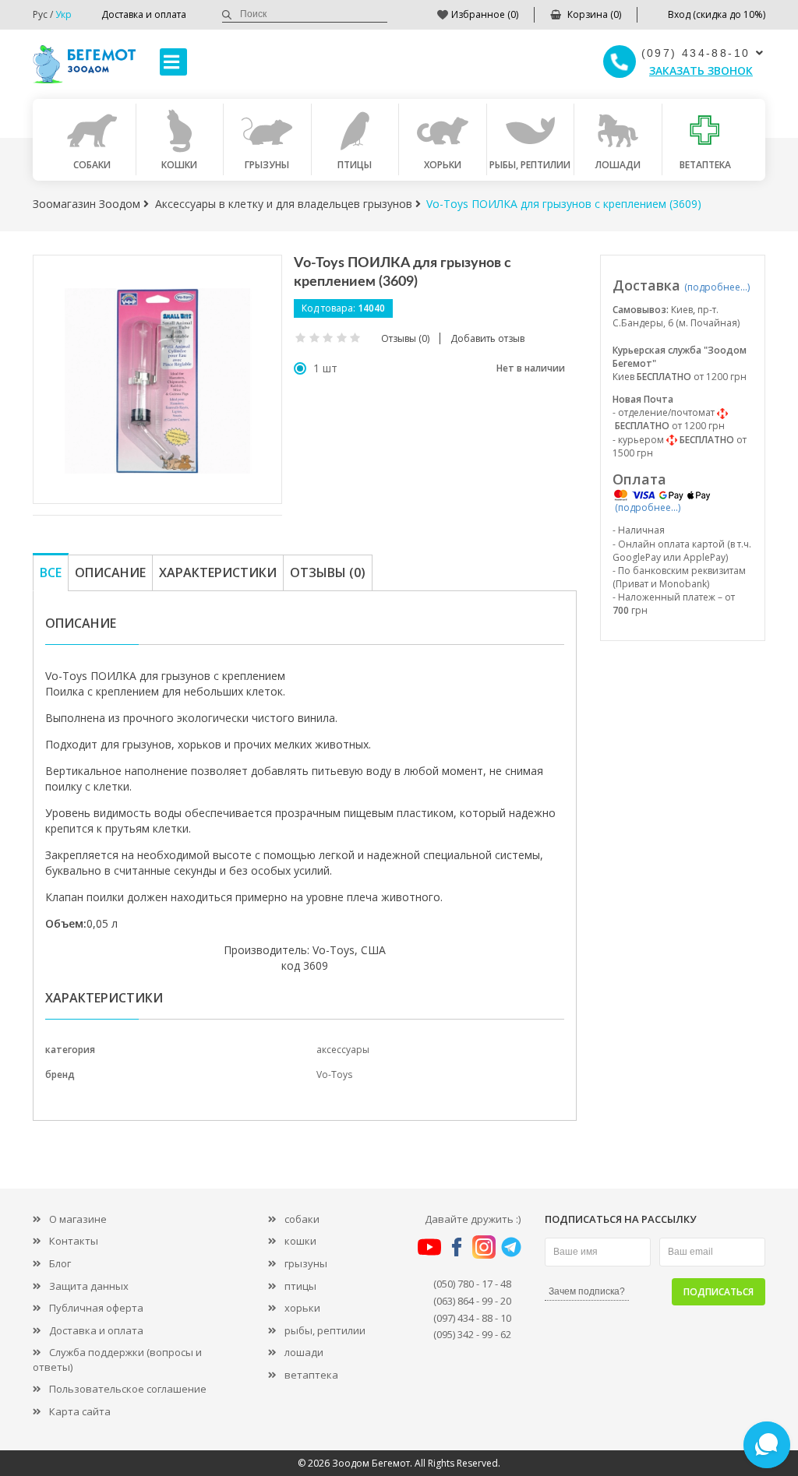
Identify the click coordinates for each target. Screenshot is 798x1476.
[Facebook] (456, 1245)
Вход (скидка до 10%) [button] (716, 14)
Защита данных (89, 1286)
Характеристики (218, 572)
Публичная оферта (96, 1308)
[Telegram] (511, 1245)
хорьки (302, 1308)
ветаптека (311, 1375)
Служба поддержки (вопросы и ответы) (117, 1359)
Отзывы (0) (327, 572)
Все (51, 572)
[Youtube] (429, 1245)
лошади (303, 1352)
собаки (302, 1219)
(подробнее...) (717, 287)
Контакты (73, 1241)
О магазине (78, 1219)
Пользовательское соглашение (128, 1389)
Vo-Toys (334, 1074)
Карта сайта (80, 1411)
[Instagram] (484, 1245)
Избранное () (484, 14)
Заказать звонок (701, 70)
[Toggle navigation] (173, 62)
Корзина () (594, 14)
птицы (300, 1286)
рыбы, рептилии (324, 1330)
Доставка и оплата (143, 14)
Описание (110, 572)
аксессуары (342, 1049)
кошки (300, 1241)
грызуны (305, 1263)
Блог (60, 1263)
